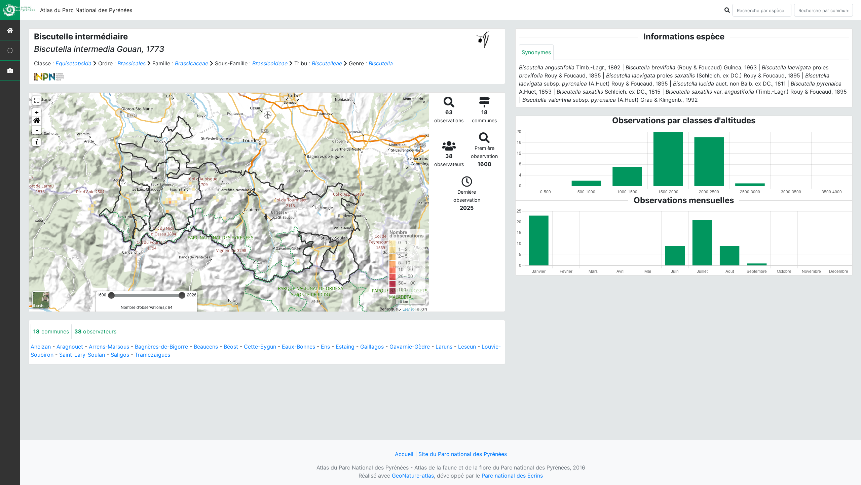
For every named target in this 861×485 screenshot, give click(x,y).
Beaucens (206, 346)
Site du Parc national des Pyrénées (462, 454)
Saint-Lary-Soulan (82, 354)
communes (51, 331)
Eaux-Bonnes (298, 346)
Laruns (444, 346)
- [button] (37, 129)
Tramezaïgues (152, 354)
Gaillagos (372, 346)
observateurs (95, 331)
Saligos (120, 354)
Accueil (404, 454)
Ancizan (41, 346)
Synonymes (536, 52)
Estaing (345, 346)
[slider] (111, 295)
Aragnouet (70, 346)
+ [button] (37, 112)
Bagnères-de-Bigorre (161, 346)
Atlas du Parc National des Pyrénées (86, 10)
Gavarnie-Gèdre (409, 346)
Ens (325, 346)
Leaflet (408, 309)
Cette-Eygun (260, 346)
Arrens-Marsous (109, 346)
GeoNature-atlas (413, 475)
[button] (36, 121)
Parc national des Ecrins (512, 475)
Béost (231, 346)
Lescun (467, 346)
